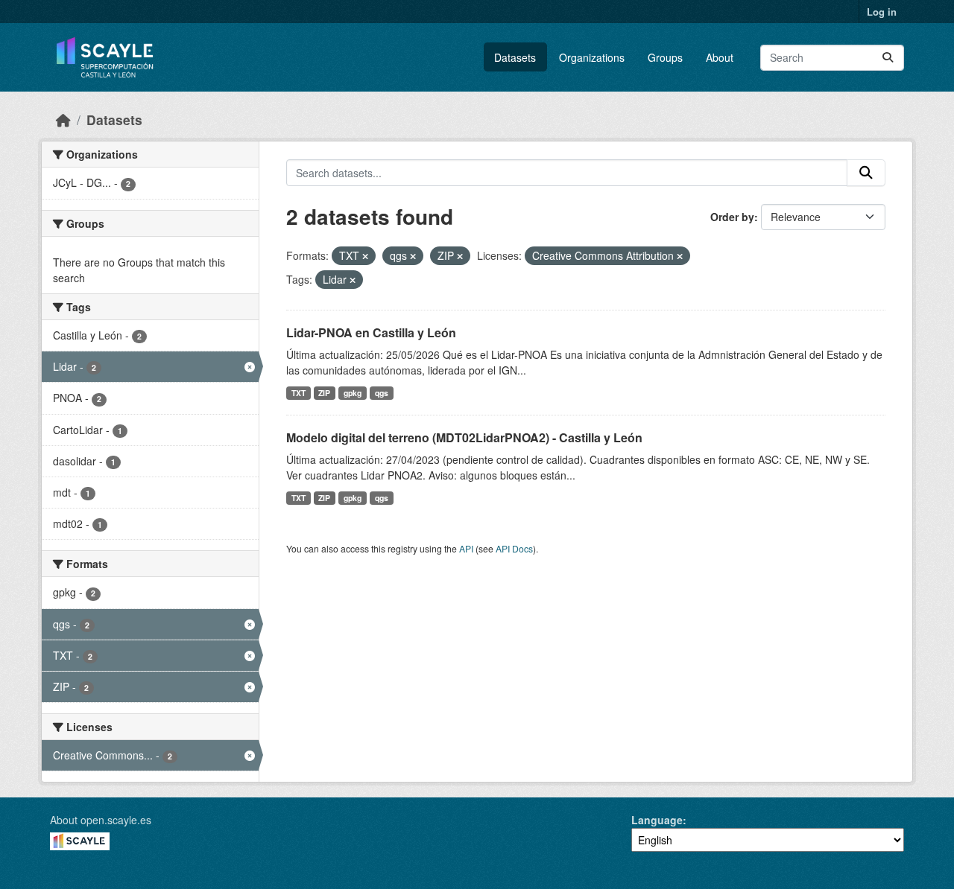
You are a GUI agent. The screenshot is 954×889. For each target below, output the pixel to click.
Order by (732, 216)
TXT (298, 392)
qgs (381, 392)
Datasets (515, 57)
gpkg (352, 392)
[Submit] (888, 58)
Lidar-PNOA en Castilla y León (371, 332)
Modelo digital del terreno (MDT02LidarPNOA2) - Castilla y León (464, 437)
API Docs (514, 548)
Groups (665, 57)
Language (657, 819)
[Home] (63, 119)
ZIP (324, 392)
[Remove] (365, 256)
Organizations (592, 57)
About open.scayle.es (100, 819)
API (466, 548)
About (719, 57)
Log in (882, 11)
